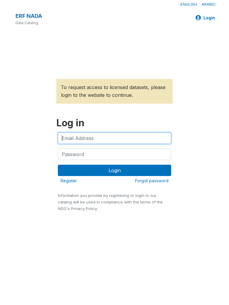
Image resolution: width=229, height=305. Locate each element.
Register (69, 180)
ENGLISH (188, 4)
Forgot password (151, 180)
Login (209, 17)
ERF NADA (29, 16)
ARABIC (209, 4)
